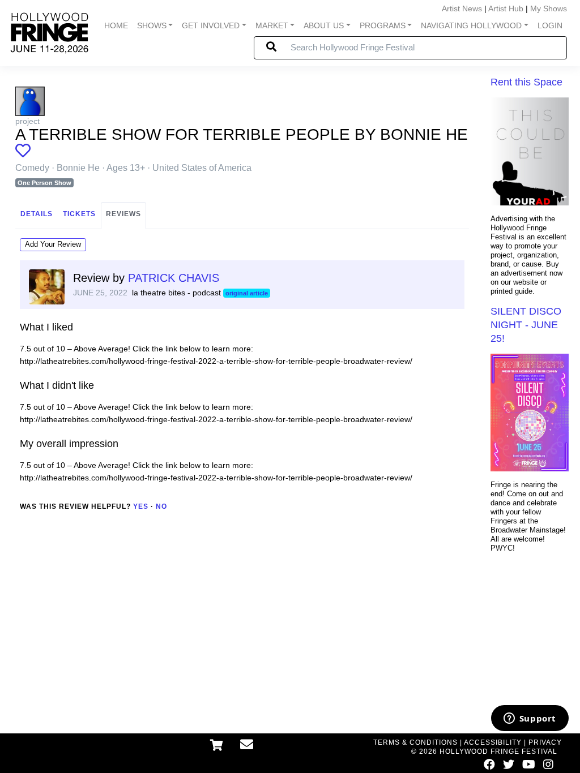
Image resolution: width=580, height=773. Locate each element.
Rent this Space (526, 82)
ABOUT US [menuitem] (324, 25)
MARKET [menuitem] (271, 25)
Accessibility (493, 742)
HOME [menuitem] (116, 25)
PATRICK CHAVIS (173, 278)
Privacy (545, 742)
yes (140, 506)
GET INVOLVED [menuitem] (211, 25)
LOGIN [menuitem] (550, 25)
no (161, 506)
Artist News (462, 8)
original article (246, 293)
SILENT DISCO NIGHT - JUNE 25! (526, 325)
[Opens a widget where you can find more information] (530, 719)
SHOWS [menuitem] (152, 25)
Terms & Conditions (415, 742)
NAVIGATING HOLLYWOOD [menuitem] (471, 25)
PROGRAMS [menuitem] (383, 25)
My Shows (548, 8)
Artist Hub (505, 8)
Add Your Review (53, 244)
